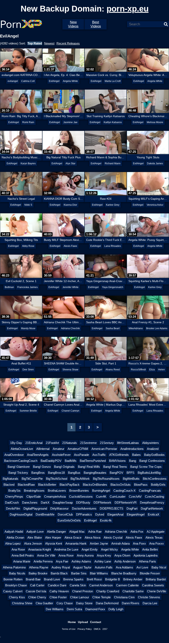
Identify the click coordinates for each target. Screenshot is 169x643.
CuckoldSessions (81, 496)
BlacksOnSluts (120, 484)
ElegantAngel (135, 514)
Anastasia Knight (39, 549)
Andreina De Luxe (66, 549)
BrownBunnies (79, 490)
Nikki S (28, 204)
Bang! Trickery (18, 472)
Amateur (58, 448)
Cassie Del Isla (36, 591)
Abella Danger (56, 531)
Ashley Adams (81, 561)
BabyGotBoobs (154, 454)
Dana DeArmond (107, 603)
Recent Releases (68, 43)
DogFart (132, 508)
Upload (83, 622)
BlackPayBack (70, 484)
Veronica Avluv (155, 204)
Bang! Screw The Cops (146, 466)
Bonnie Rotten (13, 579)
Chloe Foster (58, 597)
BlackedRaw (26, 484)
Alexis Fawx (70, 246)
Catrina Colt (28, 81)
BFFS (130, 472)
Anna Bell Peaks (23, 555)
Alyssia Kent (53, 543)
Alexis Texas (154, 537)
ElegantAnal (115, 514)
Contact (95, 622)
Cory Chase (64, 603)
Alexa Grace (73, 537)
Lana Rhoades (112, 246)
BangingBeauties (95, 472)
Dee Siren (28, 369)
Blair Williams (99, 573)
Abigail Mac (77, 531)
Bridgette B (112, 579)
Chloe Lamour (79, 597)
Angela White (70, 81)
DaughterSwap (63, 502)
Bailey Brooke (38, 573)
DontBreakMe (45, 514)
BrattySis (14, 490)
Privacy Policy (84, 629)
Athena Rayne (38, 567)
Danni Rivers (130, 603)
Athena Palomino (14, 567)
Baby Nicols (17, 573)
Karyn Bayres (28, 163)
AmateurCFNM (78, 448)
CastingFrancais (150, 490)
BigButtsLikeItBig (149, 472)
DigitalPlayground (35, 508)
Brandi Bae (33, 579)
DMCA (97, 629)
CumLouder (118, 496)
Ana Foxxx (156, 543)
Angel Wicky (109, 549)
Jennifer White (70, 287)
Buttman (9, 287)
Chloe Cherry (37, 597)
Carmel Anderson (101, 585)
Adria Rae (95, 531)
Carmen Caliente (127, 585)
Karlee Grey (112, 204)
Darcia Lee (150, 603)
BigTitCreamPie (32, 478)
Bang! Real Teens (115, 466)
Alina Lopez (13, 543)
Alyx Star (70, 163)
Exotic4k (106, 520)
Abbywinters (150, 443)
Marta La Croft (113, 81)
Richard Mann (113, 163)
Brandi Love (52, 579)
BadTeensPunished (93, 460)
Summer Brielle (28, 410)
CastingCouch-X (124, 490)
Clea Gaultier (44, 603)
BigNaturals (10, 478)
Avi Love (142, 567)
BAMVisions (117, 460)
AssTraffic (99, 454)
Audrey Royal (61, 567)
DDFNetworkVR (126, 502)
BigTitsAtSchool (56, 478)
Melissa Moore (155, 122)
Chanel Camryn (70, 410)
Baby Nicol (158, 567)
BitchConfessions (155, 478)
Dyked (99, 514)
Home (72, 622)
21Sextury (107, 443)
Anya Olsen (122, 555)
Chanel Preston (82, 591)
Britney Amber (132, 579)
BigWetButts (131, 478)
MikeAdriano (136, 328)
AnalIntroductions (132, 448)
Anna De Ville (46, 555)
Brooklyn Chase (16, 585)
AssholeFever (61, 454)
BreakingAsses (34, 490)
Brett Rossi (94, 579)
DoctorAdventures (84, 508)
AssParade (81, 454)
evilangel (13, 81)
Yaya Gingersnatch (112, 287)
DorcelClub (65, 514)
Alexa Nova (92, 537)
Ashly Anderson (125, 561)
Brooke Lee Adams (156, 328)
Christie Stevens (149, 597)
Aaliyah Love (35, 531)
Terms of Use (68, 629)
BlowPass (141, 484)
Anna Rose (66, 555)
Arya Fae (62, 561)
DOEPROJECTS (111, 508)
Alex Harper (53, 537)
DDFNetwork (102, 502)
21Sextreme (88, 443)
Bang (132, 460)
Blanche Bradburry (123, 573)
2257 (104, 629)
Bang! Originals (64, 466)
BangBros (38, 472)
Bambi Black (59, 573)
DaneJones (30, 502)
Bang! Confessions (152, 460)
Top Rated (34, 43)
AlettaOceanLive (22, 448)
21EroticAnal (33, 443)
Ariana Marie (21, 561)
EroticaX (153, 514)
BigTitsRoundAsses (106, 478)
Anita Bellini (150, 549)
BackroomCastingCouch (20, 460)
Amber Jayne (99, 543)
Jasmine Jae (70, 122)
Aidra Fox (136, 531)
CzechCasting (154, 496)
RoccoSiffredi (138, 369)
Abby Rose (28, 246)
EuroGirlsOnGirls (69, 520)
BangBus (74, 472)
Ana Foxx (139, 543)
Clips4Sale (33, 496)
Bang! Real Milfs (89, 466)
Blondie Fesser (150, 573)
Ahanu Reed (113, 369)
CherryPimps (14, 496)
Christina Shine (22, 603)
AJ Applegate (155, 531)
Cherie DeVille (156, 591)
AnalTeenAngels (38, 454)
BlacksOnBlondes (95, 484)
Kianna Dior (70, 204)
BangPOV (116, 472)
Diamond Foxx (95, 609)
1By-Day (16, 443)
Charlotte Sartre (133, 591)
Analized (152, 448)
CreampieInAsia (55, 496)
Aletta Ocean (15, 537)
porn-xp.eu (128, 8)
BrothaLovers (57, 490)
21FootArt (52, 443)
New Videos (73, 24)
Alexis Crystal (113, 537)
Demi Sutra (74, 609)
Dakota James (155, 163)
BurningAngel (101, 490)
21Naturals (69, 443)
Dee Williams (54, 609)
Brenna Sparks (73, 579)
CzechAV (135, 496)
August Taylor (82, 567)
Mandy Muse (28, 328)
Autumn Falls (104, 567)
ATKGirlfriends (119, 454)
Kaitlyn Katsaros (113, 122)
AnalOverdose (14, 454)
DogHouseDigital (21, 514)
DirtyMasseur (59, 508)
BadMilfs (70, 460)
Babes (136, 454)
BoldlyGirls (158, 484)
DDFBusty (83, 502)
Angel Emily (90, 549)
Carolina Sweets (153, 585)
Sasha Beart (113, 328)
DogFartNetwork (152, 508)
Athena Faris (147, 561)
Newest (49, 43)
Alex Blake (34, 537)
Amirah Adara (120, 543)
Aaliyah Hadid (14, 531)
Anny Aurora (85, 555)
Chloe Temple (101, 597)
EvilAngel (54, 81)
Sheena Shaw (70, 369)
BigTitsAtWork (80, 478)
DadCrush (12, 502)
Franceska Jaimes (27, 287)
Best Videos (95, 24)
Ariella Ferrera (43, 561)
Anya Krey (104, 555)
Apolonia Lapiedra (145, 555)
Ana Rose (18, 549)
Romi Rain (28, 122)
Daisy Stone (84, 603)
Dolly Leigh (115, 609)
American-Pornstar (104, 448)
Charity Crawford (107, 591)
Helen (161, 369)
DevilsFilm (13, 508)
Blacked (9, 484)
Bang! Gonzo (42, 466)
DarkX (45, 502)
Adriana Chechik (70, 328)
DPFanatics (84, 514)
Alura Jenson (33, 543)
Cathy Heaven (59, 591)
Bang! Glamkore (19, 466)
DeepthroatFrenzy (152, 502)
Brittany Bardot (156, 579)
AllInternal (42, 448)
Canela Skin (78, 585)
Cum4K (101, 496)
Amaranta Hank (76, 543)
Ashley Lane (102, 561)
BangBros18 (56, 472)
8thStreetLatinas (128, 443)
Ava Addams (124, 567)
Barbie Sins (79, 573)
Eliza (152, 369)
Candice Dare (57, 585)
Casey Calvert (12, 591)
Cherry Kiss (17, 597)
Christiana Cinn (124, 597)
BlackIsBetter (47, 484)
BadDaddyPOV (51, 460)
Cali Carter (37, 585)
